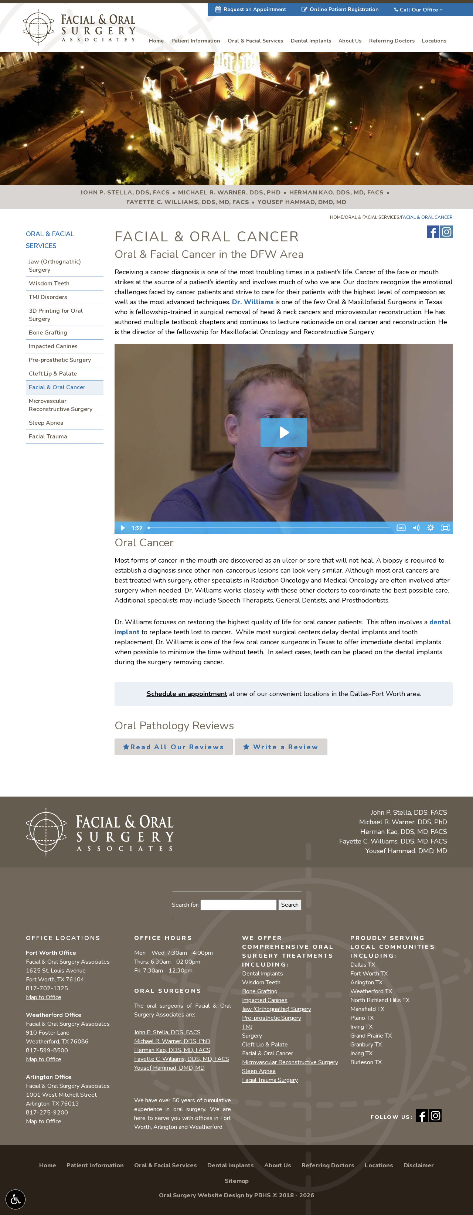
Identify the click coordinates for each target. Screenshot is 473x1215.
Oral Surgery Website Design (201, 1195)
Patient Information (195, 40)
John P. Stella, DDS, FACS (167, 1032)
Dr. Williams (252, 302)
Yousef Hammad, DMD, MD (169, 1068)
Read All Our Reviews (177, 747)
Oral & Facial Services (255, 40)
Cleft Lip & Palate (53, 374)
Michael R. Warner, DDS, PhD (172, 1041)
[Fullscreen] (445, 528)
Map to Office (43, 997)
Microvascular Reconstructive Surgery (60, 405)
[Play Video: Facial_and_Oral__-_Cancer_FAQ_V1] (284, 432)
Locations (434, 40)
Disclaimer (419, 1165)
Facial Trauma (48, 436)
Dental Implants (311, 40)
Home (156, 40)
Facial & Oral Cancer (57, 387)
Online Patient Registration (344, 9)
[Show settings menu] (430, 528)
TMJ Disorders (48, 297)
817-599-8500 (47, 1050)
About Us (349, 40)
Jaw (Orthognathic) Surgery (55, 266)
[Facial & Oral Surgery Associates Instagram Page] (446, 231)
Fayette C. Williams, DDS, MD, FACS (181, 1059)
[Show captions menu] (401, 528)
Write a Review (284, 747)
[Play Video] (122, 528)
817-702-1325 (47, 988)
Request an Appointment (255, 9)
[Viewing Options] (15, 1199)
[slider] (269, 528)
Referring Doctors (392, 40)
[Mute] (415, 528)
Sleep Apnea (46, 423)
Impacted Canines (53, 346)
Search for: (185, 905)
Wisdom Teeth (49, 283)
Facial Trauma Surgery (270, 1080)
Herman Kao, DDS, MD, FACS (172, 1050)
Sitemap (237, 1181)
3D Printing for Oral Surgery (56, 315)
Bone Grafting (48, 333)
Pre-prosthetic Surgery (60, 360)
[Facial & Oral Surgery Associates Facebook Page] (433, 231)
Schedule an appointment (187, 693)
